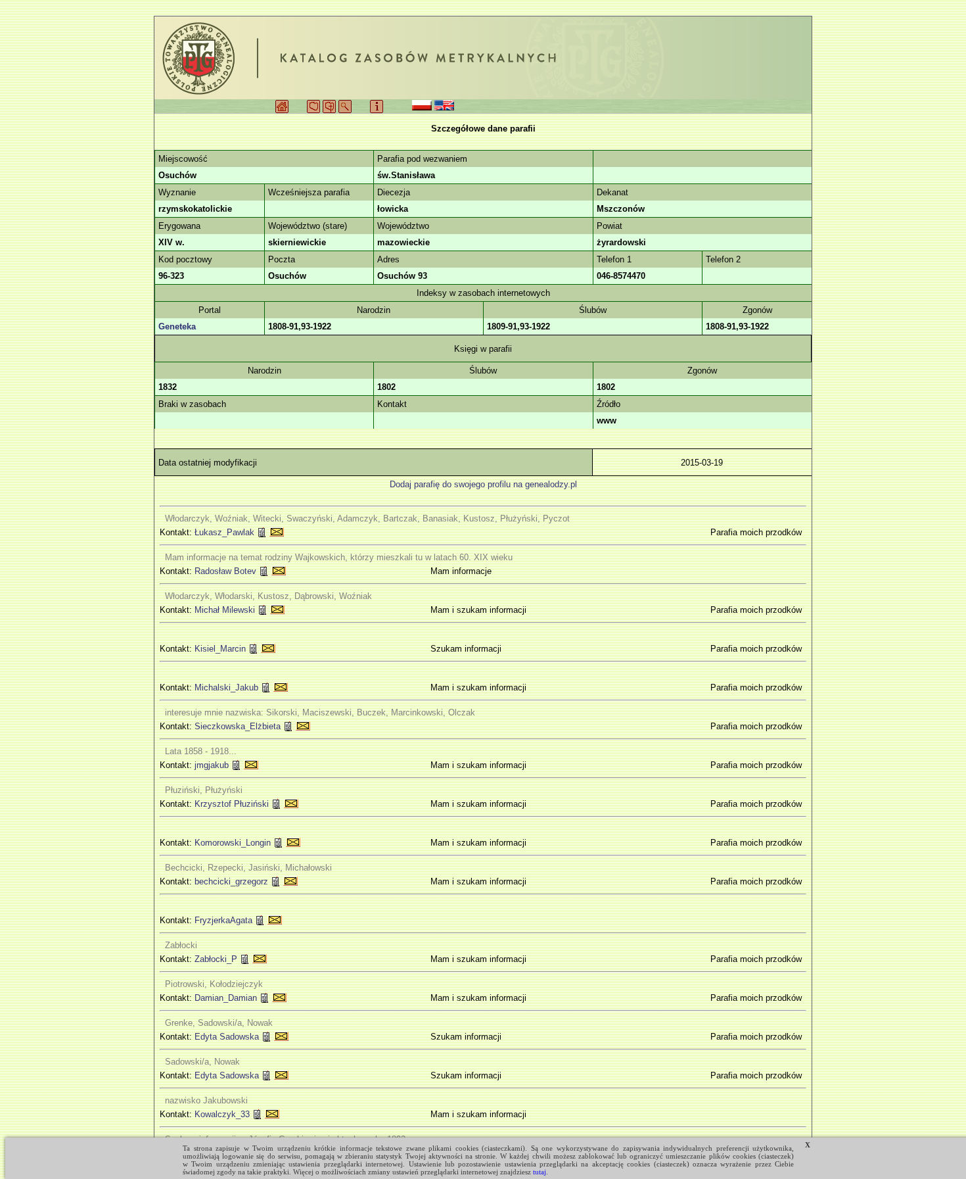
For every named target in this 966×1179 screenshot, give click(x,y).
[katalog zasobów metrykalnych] (483, 57)
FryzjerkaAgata (223, 920)
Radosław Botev (225, 571)
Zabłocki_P (216, 959)
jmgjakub (212, 765)
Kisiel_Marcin (220, 649)
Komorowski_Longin (233, 843)
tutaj (539, 1172)
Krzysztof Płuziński (232, 804)
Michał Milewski (225, 610)
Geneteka (177, 326)
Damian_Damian (226, 998)
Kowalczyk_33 (222, 1114)
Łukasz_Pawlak (224, 532)
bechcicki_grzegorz (231, 881)
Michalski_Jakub (226, 687)
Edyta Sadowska (227, 1037)
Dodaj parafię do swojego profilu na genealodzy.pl (483, 484)
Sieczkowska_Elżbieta (238, 726)
